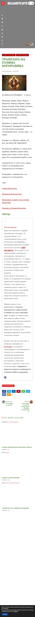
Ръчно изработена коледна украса (17, 447)
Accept (5, 614)
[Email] (5, 377)
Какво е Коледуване (10, 478)
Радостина (8, 347)
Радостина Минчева (6, 71)
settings (15, 611)
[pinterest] (2, 29)
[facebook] (2, 40)
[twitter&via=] (2, 36)
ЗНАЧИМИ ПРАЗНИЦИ (22, 55)
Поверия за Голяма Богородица (14, 208)
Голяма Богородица (8, 55)
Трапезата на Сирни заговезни (15, 508)
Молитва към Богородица (12, 194)
